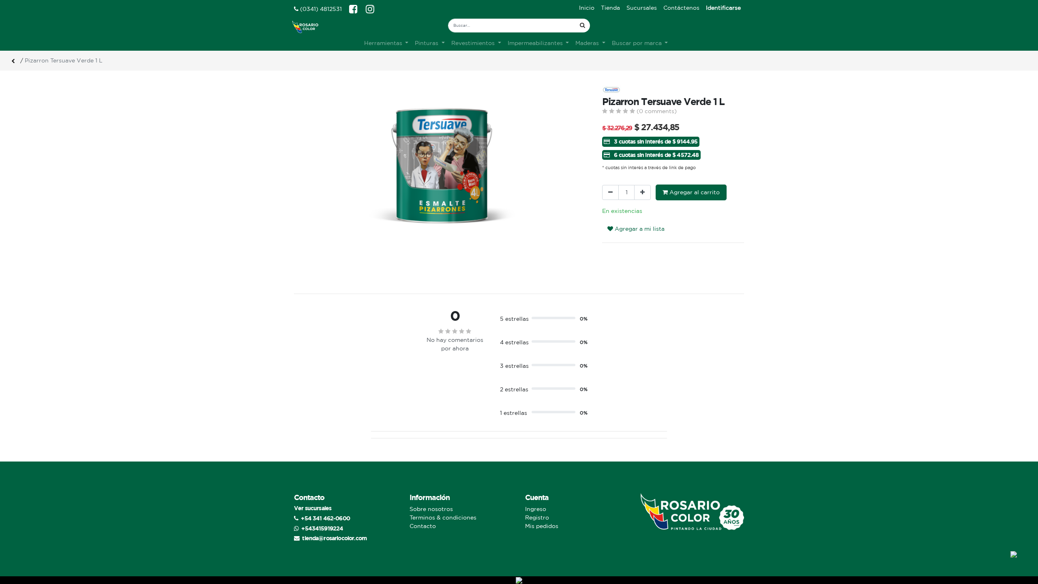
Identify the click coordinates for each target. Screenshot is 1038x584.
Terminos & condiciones (443, 517)
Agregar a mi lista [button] (639, 228)
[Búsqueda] (582, 25)
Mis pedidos (541, 526)
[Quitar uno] (610, 192)
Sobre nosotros (431, 509)
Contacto (423, 526)
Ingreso (535, 509)
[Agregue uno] (642, 192)
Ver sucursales (312, 508)
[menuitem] (587, 7)
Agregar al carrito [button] (694, 192)
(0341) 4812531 (320, 9)
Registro (537, 517)
